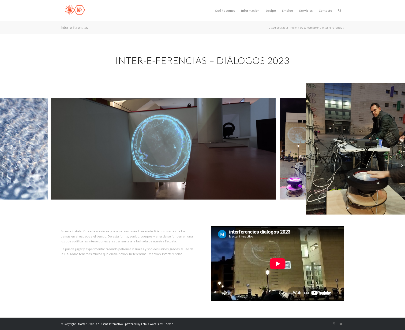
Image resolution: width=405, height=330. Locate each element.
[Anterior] (11, 149)
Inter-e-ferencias (74, 27)
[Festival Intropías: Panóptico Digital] (3, 165)
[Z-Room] (401, 165)
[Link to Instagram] (333, 323)
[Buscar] (339, 10)
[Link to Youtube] (340, 323)
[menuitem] (225, 10)
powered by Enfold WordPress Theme (149, 324)
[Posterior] (394, 149)
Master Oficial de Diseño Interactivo (100, 324)
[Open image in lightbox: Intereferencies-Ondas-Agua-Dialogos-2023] (42, 194)
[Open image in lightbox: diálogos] (398, 207)
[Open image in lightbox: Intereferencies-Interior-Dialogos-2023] (271, 194)
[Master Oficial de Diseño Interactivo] (75, 10)
